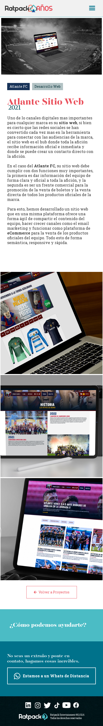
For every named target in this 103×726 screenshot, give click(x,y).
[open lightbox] (51, 323)
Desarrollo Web (47, 86)
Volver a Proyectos (51, 592)
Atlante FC (18, 86)
